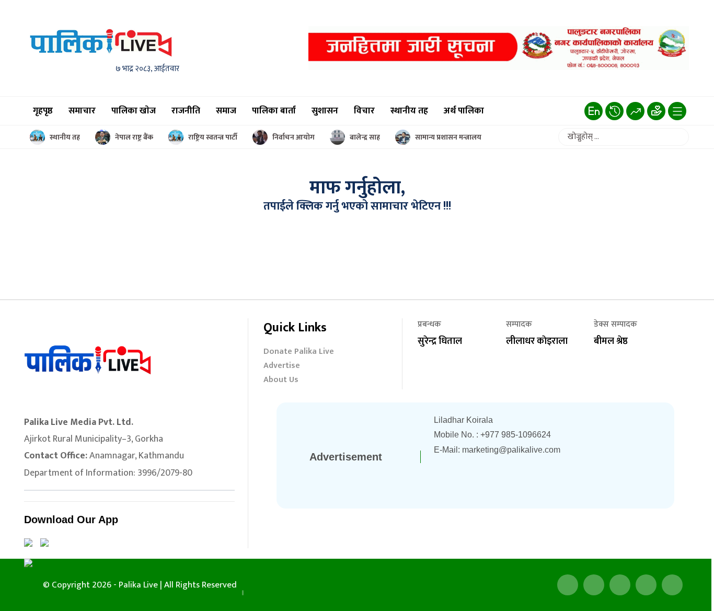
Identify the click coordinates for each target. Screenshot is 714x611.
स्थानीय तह (409, 110)
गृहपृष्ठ (43, 110)
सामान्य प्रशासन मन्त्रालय (448, 137)
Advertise (281, 367)
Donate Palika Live (298, 353)
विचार (364, 110)
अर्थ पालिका (464, 110)
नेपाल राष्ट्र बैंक (134, 137)
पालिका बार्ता (274, 110)
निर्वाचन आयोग (293, 137)
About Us (280, 381)
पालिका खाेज (133, 110)
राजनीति (185, 110)
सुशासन (325, 110)
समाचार (82, 110)
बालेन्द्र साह (365, 137)
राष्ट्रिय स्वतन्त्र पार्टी (212, 137)
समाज (226, 110)
